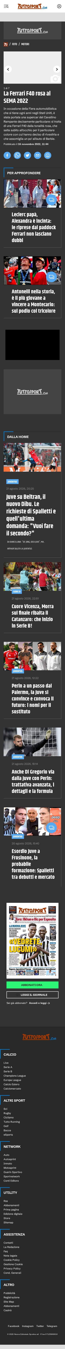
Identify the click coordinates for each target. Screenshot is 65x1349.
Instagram (28, 1326)
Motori (25, 44)
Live (6, 1062)
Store (7, 1218)
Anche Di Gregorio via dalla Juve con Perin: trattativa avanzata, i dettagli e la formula (33, 782)
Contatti (8, 1242)
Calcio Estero (11, 1084)
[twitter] (27, 155)
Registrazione (12, 1297)
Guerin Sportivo (13, 1172)
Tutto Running (12, 1121)
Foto (14, 44)
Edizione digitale (13, 1213)
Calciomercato (12, 1088)
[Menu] (6, 6)
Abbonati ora (31, 985)
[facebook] (7, 155)
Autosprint (10, 1159)
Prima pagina (11, 1209)
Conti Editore (11, 1180)
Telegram (52, 1326)
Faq (6, 1251)
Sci (5, 1108)
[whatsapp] (17, 155)
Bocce (7, 1130)
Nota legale (10, 1255)
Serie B (16, 592)
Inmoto (8, 1163)
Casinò (8, 1310)
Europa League (12, 1080)
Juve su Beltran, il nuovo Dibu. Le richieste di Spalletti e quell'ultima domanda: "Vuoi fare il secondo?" (31, 515)
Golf (6, 1126)
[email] (37, 155)
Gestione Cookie (13, 1264)
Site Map (9, 1301)
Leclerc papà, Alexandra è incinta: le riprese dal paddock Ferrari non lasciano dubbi (34, 227)
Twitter (40, 1326)
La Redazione (11, 1247)
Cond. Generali (12, 1272)
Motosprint (10, 1167)
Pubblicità (9, 1293)
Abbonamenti (11, 1205)
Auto (6, 1155)
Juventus (12, 482)
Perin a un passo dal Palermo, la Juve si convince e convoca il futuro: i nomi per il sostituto (33, 699)
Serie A (8, 1067)
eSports (8, 1134)
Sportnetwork (12, 1176)
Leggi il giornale (34, 994)
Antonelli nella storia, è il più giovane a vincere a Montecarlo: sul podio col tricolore (33, 301)
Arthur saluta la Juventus (19, 549)
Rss (6, 1201)
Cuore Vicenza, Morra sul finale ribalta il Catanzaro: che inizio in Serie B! (33, 616)
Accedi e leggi (38, 1003)
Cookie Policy (12, 1260)
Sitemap (8, 1222)
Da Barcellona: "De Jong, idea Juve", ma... (26, 542)
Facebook (13, 1326)
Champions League (15, 1075)
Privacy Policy (12, 1268)
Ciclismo (9, 1117)
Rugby (7, 1113)
